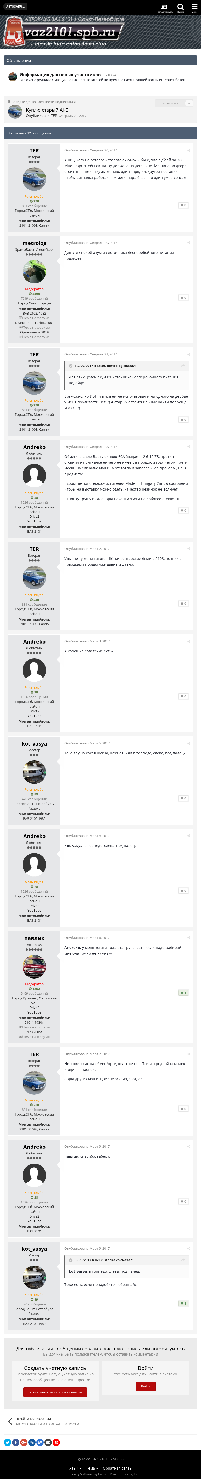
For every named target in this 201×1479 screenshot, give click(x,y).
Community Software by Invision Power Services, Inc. (101, 1474)
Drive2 (34, 516)
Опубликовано (90, 150)
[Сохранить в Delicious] (40, 1442)
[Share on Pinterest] (56, 1442)
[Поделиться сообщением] (188, 150)
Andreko (34, 447)
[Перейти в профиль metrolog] (34, 271)
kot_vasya (34, 743)
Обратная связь (117, 1468)
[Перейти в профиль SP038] (12, 76)
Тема (91, 1468)
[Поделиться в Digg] (32, 1442)
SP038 (118, 1459)
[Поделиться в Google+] (23, 1442)
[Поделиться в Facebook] (15, 1442)
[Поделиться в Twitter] (7, 1442)
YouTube (34, 521)
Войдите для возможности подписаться (43, 101)
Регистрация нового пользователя (55, 1392)
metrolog (34, 243)
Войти (146, 1386)
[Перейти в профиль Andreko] (34, 475)
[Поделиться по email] (48, 1442)
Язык (74, 1468)
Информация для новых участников (60, 74)
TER (54, 115)
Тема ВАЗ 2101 (94, 1459)
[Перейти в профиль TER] (15, 112)
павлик (34, 938)
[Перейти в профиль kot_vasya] (34, 772)
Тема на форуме (36, 318)
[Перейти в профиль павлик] (34, 967)
